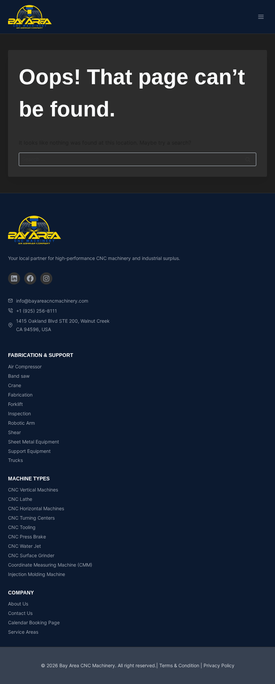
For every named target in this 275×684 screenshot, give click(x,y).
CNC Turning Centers (31, 518)
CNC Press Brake (27, 536)
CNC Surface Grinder (31, 555)
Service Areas (23, 632)
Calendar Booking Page (34, 622)
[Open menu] (261, 16)
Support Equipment (29, 451)
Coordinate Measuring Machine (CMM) (50, 565)
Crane (14, 385)
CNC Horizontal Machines (36, 508)
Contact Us (20, 613)
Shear (14, 432)
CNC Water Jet (24, 546)
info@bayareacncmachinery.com (52, 301)
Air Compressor (25, 366)
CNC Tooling (22, 527)
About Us (18, 604)
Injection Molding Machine (36, 574)
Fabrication (20, 395)
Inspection (19, 413)
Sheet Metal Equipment (33, 441)
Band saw (19, 376)
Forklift (15, 404)
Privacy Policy (219, 665)
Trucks (15, 460)
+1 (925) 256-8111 (36, 311)
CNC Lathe (20, 499)
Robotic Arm (21, 423)
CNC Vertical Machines (33, 489)
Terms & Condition (179, 665)
